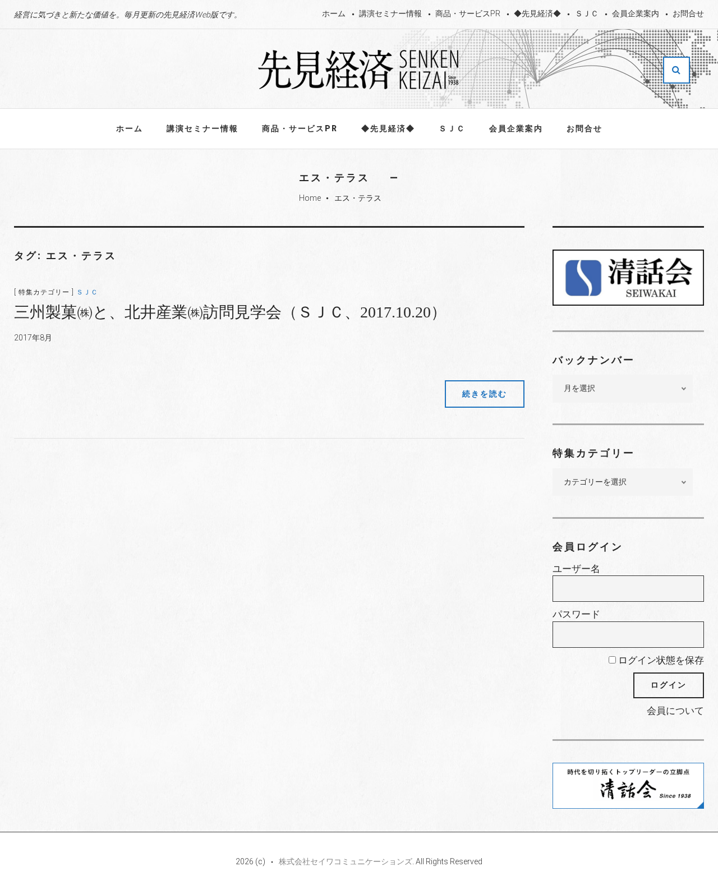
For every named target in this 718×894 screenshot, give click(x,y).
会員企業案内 (635, 13)
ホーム (334, 13)
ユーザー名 (576, 568)
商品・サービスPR (467, 13)
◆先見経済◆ (537, 13)
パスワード (576, 614)
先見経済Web (359, 69)
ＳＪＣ (587, 13)
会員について (675, 710)
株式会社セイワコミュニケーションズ (345, 861)
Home (310, 197)
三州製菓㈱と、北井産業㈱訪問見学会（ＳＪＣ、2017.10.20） (230, 312)
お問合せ (688, 13)
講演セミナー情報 (390, 13)
